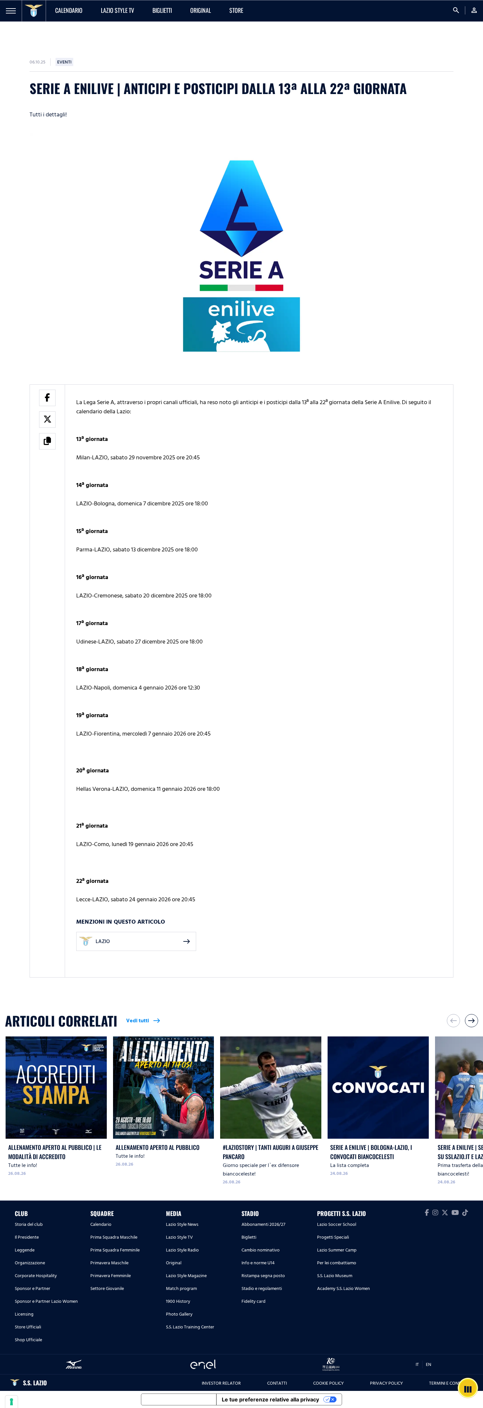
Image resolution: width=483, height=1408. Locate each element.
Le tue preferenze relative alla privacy (270, 1399)
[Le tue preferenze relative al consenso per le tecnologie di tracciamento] (11, 1402)
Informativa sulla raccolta (179, 1399)
